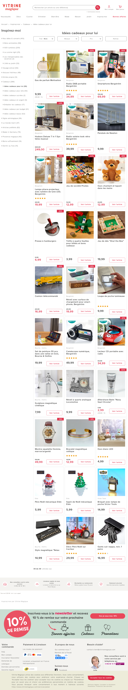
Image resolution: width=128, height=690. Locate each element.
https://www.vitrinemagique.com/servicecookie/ (31, 687)
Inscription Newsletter (10, 658)
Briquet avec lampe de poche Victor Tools (109, 503)
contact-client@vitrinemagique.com (101, 650)
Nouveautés (6, 17)
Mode (67, 17)
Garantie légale (7, 670)
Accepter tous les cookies (101, 678)
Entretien (42, 17)
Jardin (88, 17)
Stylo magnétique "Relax (47, 550)
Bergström (70, 80)
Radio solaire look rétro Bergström (78, 137)
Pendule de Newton (107, 133)
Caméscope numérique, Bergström (78, 352)
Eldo (36, 498)
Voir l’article (54, 96)
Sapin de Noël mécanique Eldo (79, 503)
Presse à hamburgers (45, 241)
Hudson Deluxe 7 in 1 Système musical (48, 137)
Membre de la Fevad (63, 653)
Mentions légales (93, 684)
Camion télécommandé (46, 296)
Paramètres (91, 686)
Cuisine (29, 17)
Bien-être (55, 17)
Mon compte (6, 655)
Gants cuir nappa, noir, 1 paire (110, 548)
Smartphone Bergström (109, 84)
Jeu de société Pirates (77, 186)
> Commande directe (93, 12)
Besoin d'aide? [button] (95, 645)
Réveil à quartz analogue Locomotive (78, 401)
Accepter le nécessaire (107, 684)
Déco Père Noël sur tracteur (76, 548)
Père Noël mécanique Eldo (48, 502)
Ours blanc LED (105, 449)
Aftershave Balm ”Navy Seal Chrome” (109, 401)
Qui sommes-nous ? (63, 650)
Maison (78, 17)
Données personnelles (10, 667)
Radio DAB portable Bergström (76, 85)
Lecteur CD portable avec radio (110, 352)
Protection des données (104, 686)
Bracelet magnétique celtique (76, 450)
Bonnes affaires (119, 17)
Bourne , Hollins (41, 348)
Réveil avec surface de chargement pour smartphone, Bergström (78, 302)
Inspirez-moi (102, 17)
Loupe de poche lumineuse (111, 296)
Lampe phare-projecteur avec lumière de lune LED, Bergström (48, 191)
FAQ (3, 652)
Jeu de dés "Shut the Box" (111, 241)
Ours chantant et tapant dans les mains (110, 187)
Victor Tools (102, 498)
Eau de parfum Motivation (48, 80)
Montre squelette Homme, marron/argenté (48, 450)
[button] (11, 646)
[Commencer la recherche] (97, 7)
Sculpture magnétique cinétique (46, 404)
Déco (18, 17)
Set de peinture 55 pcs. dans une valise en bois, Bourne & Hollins (47, 353)
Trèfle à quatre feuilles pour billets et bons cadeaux (77, 243)
